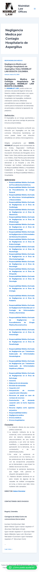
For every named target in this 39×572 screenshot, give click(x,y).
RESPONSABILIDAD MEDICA (13, 60)
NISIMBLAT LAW (13, 88)
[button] (22, 567)
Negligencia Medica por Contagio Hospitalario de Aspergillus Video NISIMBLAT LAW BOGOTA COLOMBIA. (18, 67)
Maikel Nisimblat (19, 491)
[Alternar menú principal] (35, 9)
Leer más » (8, 549)
